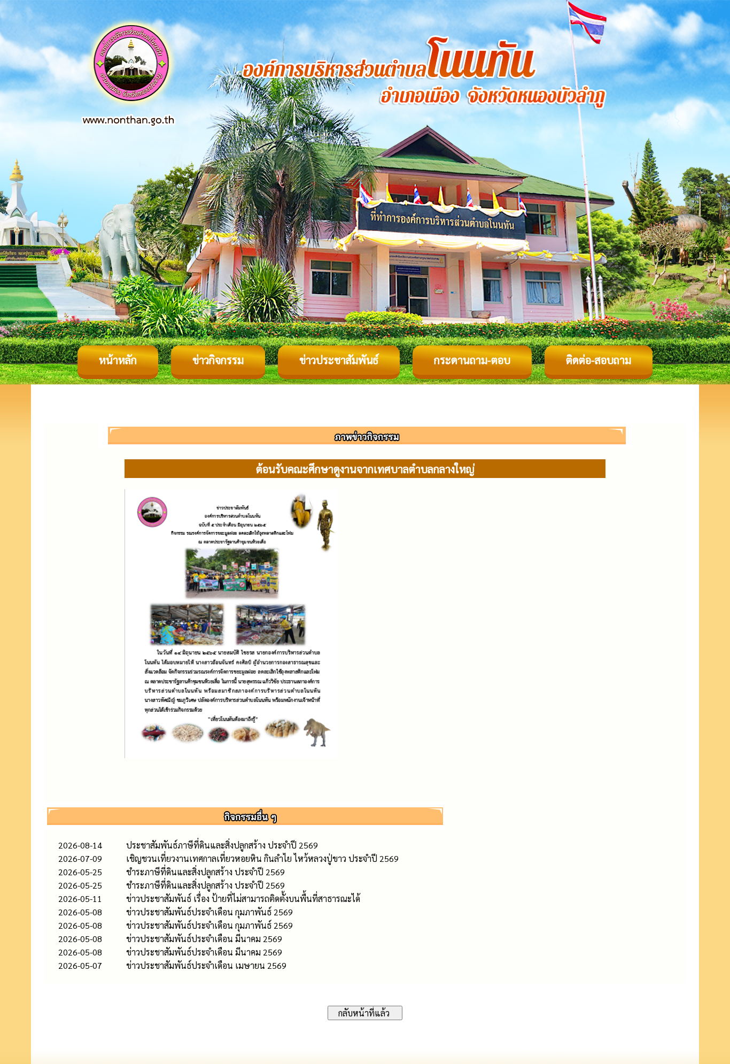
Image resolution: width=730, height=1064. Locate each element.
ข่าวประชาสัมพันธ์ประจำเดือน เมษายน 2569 (206, 965)
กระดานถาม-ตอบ (472, 360)
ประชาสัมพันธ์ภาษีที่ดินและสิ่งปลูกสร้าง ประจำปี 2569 (222, 845)
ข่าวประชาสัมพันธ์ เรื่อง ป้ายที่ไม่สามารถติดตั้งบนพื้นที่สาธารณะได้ (243, 898)
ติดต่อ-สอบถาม (598, 360)
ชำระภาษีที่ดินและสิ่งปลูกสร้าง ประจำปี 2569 (205, 871)
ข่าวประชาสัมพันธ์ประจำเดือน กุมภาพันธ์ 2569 (209, 911)
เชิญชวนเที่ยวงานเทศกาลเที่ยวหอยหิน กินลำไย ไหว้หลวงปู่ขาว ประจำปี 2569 (262, 858)
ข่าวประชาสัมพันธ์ (338, 360)
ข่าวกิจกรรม (218, 360)
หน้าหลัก (118, 360)
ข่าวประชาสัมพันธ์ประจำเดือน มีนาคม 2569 (204, 938)
